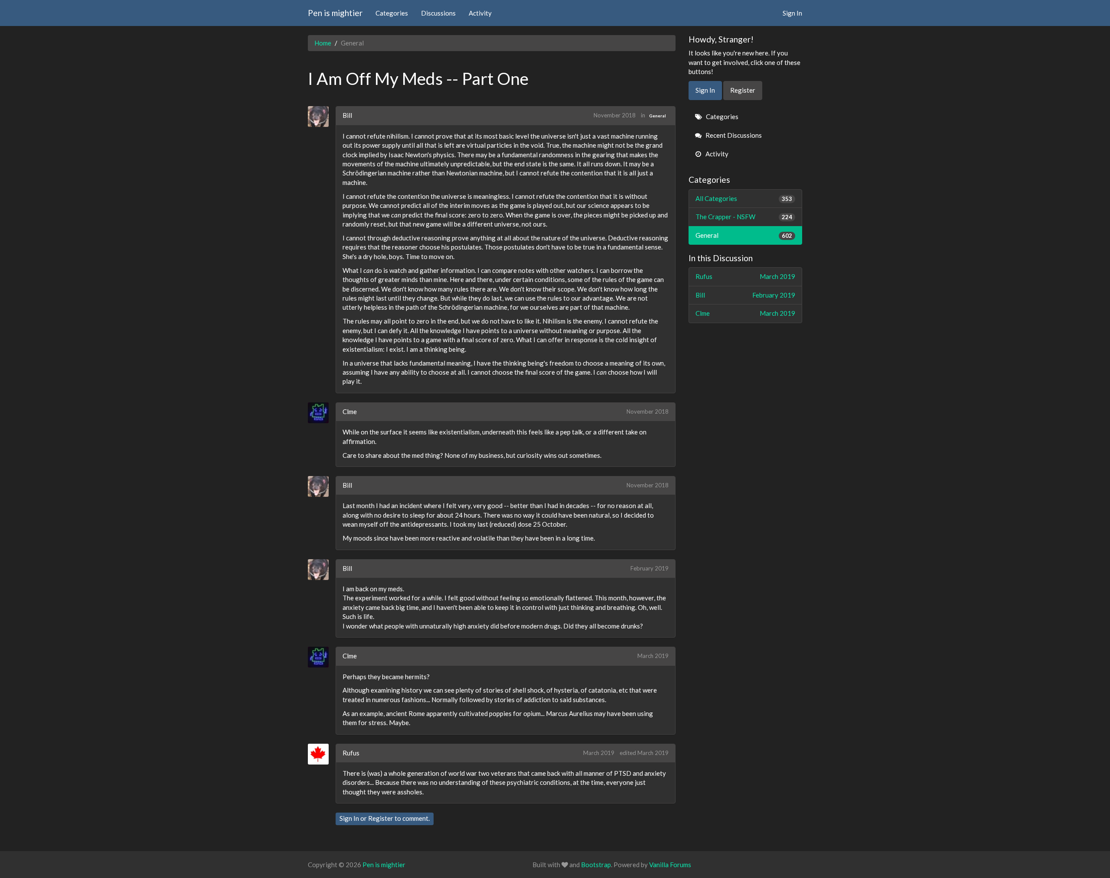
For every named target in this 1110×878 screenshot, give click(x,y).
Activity (480, 13)
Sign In (792, 13)
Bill (347, 115)
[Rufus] (321, 754)
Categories (391, 13)
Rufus (351, 753)
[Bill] (321, 116)
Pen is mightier (335, 13)
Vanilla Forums (670, 864)
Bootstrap (596, 864)
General (657, 115)
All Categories (744, 198)
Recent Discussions (733, 135)
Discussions (438, 13)
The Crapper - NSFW (744, 216)
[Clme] (321, 412)
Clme (350, 411)
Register (380, 818)
